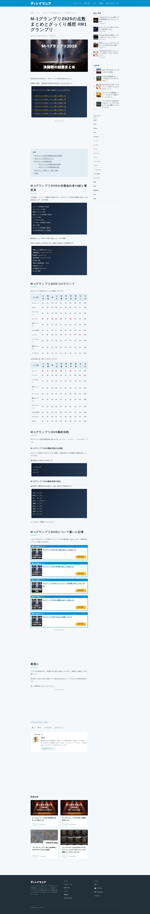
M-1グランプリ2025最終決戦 (43, 161)
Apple (95, 120)
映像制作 (96, 190)
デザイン (96, 165)
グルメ (95, 157)
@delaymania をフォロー (48, 748)
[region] (59, 325)
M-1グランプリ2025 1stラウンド (44, 158)
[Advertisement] (59, 134)
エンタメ (38, 12)
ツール (94, 3)
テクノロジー (97, 161)
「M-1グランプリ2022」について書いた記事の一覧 (50, 106)
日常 (94, 186)
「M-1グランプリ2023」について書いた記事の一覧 (50, 103)
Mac (94, 132)
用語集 (101, 3)
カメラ (95, 149)
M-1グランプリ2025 (37, 722)
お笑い (45, 722)
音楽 (94, 198)
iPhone (95, 128)
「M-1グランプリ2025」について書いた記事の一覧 (50, 96)
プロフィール (77, 3)
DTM (94, 124)
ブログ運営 (96, 174)
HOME (32, 12)
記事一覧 (87, 3)
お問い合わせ (110, 3)
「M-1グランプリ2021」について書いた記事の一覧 (50, 110)
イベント (96, 140)
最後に (37, 173)
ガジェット (96, 153)
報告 (94, 182)
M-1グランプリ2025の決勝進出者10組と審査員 (48, 155)
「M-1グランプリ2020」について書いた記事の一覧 (50, 113)
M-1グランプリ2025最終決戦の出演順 (50, 164)
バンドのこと (97, 169)
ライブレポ (96, 178)
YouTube (95, 136)
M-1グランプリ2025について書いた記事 (46, 170)
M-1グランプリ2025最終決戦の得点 (49, 167)
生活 (94, 194)
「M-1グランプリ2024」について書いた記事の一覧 (50, 99)
